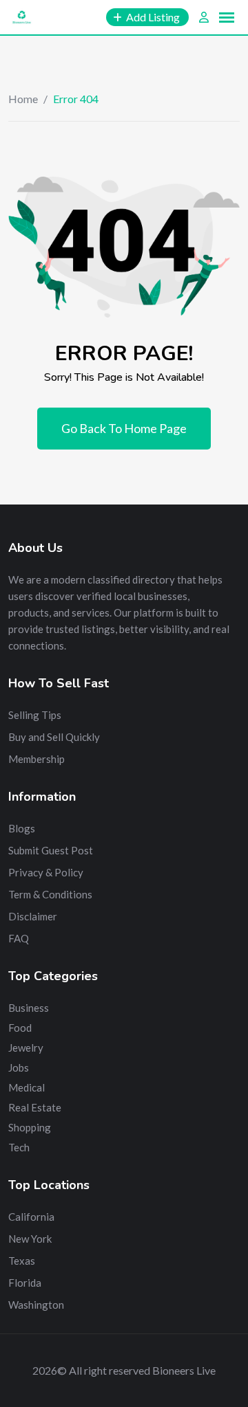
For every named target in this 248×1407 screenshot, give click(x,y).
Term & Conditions (50, 894)
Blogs (21, 828)
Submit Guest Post (50, 850)
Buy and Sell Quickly (54, 737)
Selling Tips (34, 715)
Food (20, 1027)
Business (28, 1007)
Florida (24, 1282)
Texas (21, 1260)
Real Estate (34, 1107)
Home (23, 98)
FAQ (18, 938)
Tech (19, 1147)
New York (30, 1238)
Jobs (18, 1067)
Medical (26, 1087)
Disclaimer (32, 916)
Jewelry (25, 1047)
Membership (36, 759)
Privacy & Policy (45, 872)
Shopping (29, 1127)
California (31, 1216)
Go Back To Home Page (124, 428)
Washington (36, 1304)
